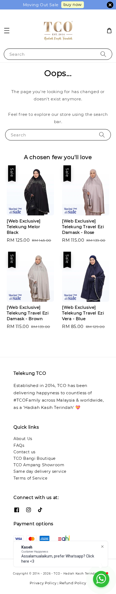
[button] (7, 31)
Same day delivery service (39, 471)
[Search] (103, 54)
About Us (22, 438)
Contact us (24, 451)
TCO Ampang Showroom (38, 464)
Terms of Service (30, 478)
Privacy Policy (43, 583)
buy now (72, 4)
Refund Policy (72, 583)
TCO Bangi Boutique (34, 458)
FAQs (18, 445)
